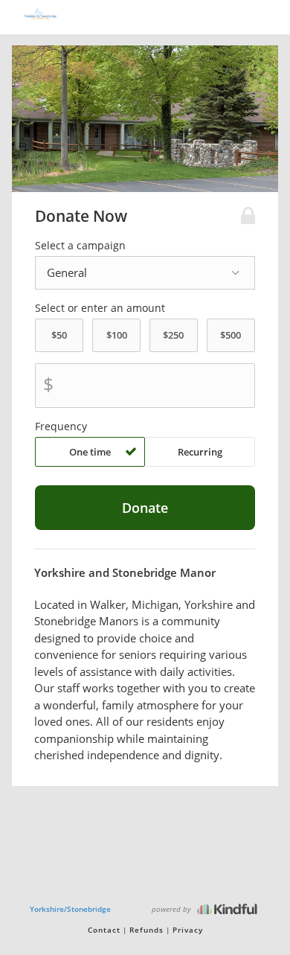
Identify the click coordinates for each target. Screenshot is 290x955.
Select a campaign (80, 245)
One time (90, 452)
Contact (104, 929)
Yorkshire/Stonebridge (70, 909)
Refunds (146, 929)
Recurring (200, 452)
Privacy (188, 929)
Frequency (61, 426)
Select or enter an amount (100, 308)
